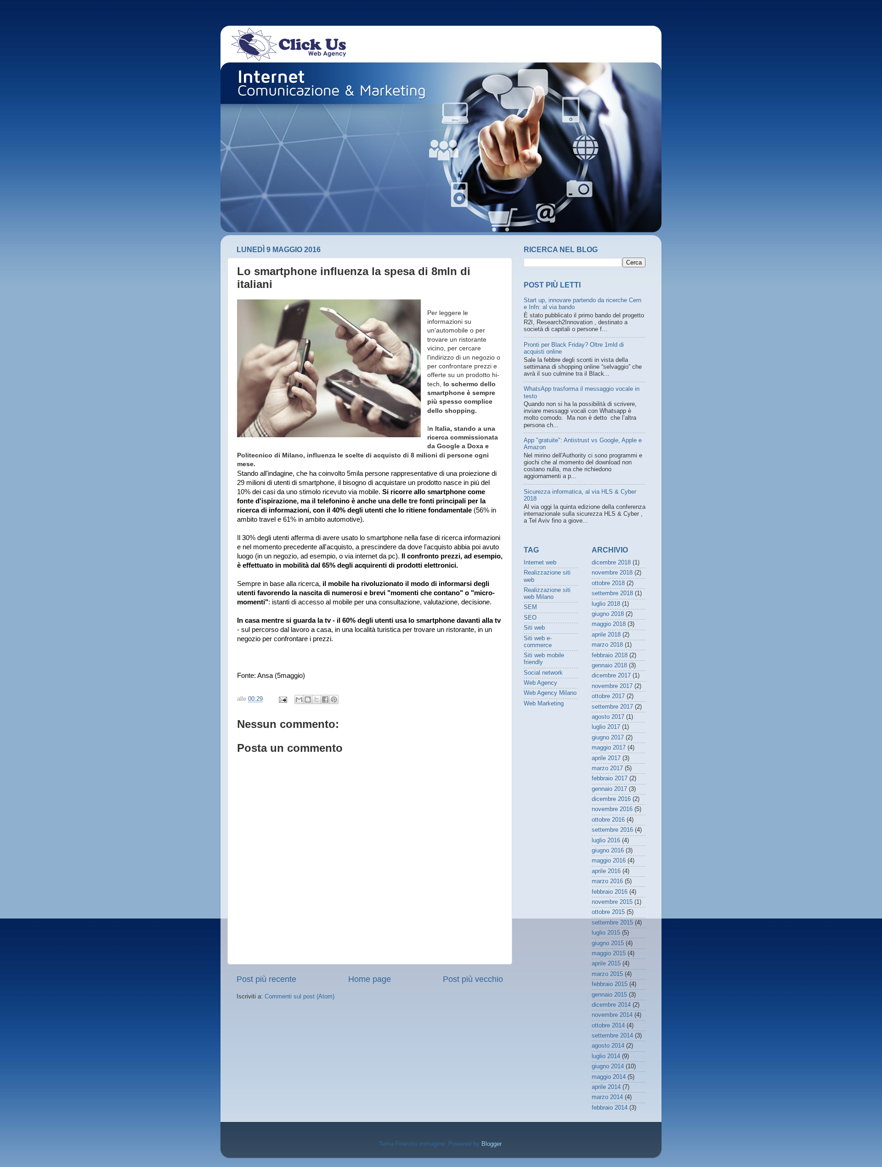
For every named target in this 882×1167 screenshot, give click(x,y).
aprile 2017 (606, 758)
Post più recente (266, 979)
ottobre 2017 (608, 696)
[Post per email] (282, 699)
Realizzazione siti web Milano (547, 593)
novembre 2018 (612, 572)
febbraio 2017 (610, 778)
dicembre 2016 (611, 799)
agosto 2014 (608, 1046)
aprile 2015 (606, 963)
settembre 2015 (612, 922)
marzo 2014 (607, 1097)
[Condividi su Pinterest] (334, 699)
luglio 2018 (606, 604)
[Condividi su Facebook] (325, 699)
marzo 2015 (607, 974)
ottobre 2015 (608, 912)
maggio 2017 (609, 747)
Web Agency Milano (550, 693)
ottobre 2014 (608, 1025)
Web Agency (540, 683)
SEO (530, 618)
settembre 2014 (612, 1035)
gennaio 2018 (609, 665)
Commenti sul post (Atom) (299, 996)
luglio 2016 (606, 840)
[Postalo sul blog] (307, 699)
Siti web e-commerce (538, 641)
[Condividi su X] (316, 699)
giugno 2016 (608, 850)
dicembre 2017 (611, 675)
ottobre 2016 (608, 820)
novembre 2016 (612, 809)
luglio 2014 (606, 1056)
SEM (530, 607)
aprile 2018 (606, 634)
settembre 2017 (612, 707)
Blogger (491, 1144)
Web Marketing (544, 703)
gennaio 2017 (609, 789)
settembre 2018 (612, 593)
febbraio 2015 (610, 984)
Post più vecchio (473, 979)
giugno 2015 (608, 943)
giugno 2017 (608, 737)
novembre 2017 (612, 686)
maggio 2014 (609, 1077)
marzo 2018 (607, 645)
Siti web (534, 628)
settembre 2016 (612, 830)
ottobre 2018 (608, 583)
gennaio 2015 (609, 995)
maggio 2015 (609, 953)
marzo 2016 (607, 881)
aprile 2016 (606, 871)
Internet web (540, 562)
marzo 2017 (607, 768)
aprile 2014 (606, 1087)
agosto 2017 (608, 717)
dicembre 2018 (611, 562)
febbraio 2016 (610, 892)
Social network (543, 673)
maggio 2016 (609, 860)
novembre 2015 (612, 902)
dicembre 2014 (611, 1005)
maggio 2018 (609, 624)
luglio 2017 (606, 727)
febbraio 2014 (610, 1108)
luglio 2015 (606, 933)
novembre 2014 (612, 1015)
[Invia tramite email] (299, 699)
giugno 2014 (608, 1066)
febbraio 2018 (610, 655)
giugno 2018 (608, 614)
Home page (369, 979)
